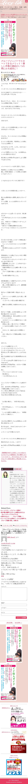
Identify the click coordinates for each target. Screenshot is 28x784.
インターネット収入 (10, 15)
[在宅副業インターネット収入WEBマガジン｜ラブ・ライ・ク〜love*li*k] (14, 1)
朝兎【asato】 (11, 537)
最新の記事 (18, 469)
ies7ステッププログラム (21, 525)
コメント (3, 586)
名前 (3, 603)
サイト (3, 612)
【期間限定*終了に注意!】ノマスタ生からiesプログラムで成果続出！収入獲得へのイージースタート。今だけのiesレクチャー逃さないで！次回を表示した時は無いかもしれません (14, 457)
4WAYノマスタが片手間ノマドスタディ (14, 756)
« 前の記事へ (9, 622)
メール (3, 607)
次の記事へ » (18, 622)
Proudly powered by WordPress (14, 782)
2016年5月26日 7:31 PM (8, 543)
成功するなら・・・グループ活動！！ (12, 516)
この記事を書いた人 (7, 469)
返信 (2, 576)
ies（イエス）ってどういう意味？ (11, 510)
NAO (13, 72)
